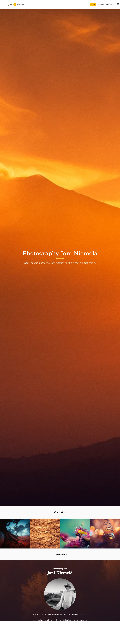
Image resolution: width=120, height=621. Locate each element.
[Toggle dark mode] (118, 4)
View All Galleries (61, 554)
